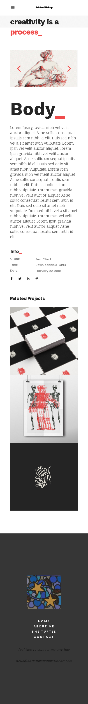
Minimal (44, 344)
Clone (44, 474)
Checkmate (44, 338)
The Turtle (44, 631)
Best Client (43, 259)
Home (44, 621)
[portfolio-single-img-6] (39, 68)
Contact (44, 637)
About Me (44, 626)
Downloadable (46, 265)
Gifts (62, 265)
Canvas (44, 406)
